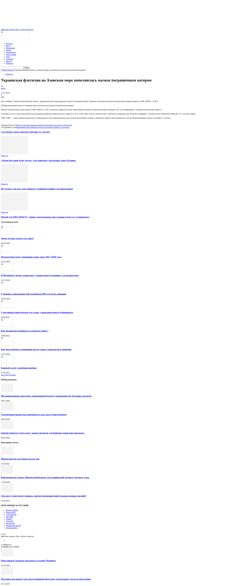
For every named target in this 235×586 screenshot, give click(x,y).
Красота (9, 44)
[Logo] (15, 39)
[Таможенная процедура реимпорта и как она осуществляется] (7, 410)
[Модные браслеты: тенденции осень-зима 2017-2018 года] (7, 252)
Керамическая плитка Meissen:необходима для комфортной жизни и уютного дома (45, 477)
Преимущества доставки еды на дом (20, 459)
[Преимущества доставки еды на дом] (7, 454)
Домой (4, 70)
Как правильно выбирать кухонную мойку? (24, 331)
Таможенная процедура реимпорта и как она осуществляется (33, 414)
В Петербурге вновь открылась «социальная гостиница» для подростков (40, 275)
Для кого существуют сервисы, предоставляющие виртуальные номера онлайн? (43, 496)
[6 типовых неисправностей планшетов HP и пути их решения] (7, 289)
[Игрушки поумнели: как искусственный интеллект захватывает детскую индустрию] (7, 574)
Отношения (11, 52)
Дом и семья (11, 55)
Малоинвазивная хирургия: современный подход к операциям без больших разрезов (46, 396)
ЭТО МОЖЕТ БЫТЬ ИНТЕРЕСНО (17, 132)
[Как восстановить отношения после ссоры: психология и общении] (7, 345)
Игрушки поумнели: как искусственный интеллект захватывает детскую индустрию (46, 579)
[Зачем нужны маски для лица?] (7, 234)
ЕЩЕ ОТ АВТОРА (41, 132)
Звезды (9, 61)
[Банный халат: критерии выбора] (7, 363)
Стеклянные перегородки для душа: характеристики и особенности (37, 312)
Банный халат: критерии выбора (19, 368)
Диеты (8, 50)
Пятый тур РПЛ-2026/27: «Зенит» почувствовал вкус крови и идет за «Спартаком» (45, 217)
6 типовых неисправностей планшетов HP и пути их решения (33, 294)
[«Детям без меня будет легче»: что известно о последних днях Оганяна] (14, 153)
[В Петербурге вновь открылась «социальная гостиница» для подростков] (7, 271)
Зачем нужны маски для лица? (17, 238)
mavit (3, 88)
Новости (9, 63)
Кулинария (10, 48)
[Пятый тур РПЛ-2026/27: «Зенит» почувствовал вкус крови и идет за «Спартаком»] (14, 210)
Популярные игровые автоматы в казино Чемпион (28, 560)
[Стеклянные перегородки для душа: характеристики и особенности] (7, 308)
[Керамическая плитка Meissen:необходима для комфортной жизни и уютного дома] (7, 473)
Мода (8, 46)
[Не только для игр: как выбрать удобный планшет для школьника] (14, 182)
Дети (8, 57)
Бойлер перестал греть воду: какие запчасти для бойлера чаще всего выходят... (43, 433)
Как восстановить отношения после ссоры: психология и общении (36, 349)
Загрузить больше (8, 375)
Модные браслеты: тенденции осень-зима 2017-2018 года (31, 257)
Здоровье (9, 59)
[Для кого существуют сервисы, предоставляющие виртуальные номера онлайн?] (7, 491)
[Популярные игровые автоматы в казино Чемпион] (7, 556)
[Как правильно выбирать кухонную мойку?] (7, 326)
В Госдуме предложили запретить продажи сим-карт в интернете (44, 125)
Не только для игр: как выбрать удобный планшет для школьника (37, 189)
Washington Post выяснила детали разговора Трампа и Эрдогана (42, 127)
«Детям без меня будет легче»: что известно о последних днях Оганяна (38, 160)
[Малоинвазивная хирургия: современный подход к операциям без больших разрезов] (7, 391)
